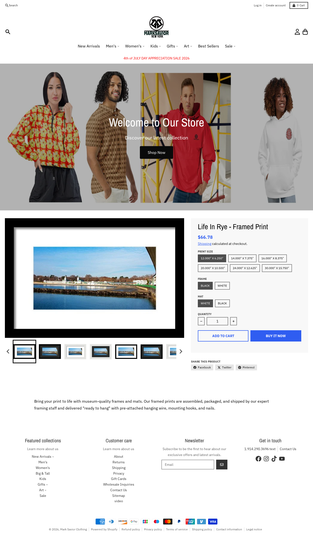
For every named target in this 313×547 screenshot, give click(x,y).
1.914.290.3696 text (260, 449)
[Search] (8, 32)
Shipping (204, 243)
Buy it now (276, 336)
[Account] (297, 32)
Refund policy (131, 529)
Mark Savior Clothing (73, 529)
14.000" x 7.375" (242, 258)
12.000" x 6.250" (212, 258)
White (222, 285)
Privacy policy (153, 529)
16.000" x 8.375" (272, 258)
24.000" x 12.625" (245, 268)
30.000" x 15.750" (277, 268)
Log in (258, 5)
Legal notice (254, 529)
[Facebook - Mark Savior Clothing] (258, 459)
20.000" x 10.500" (213, 268)
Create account (276, 5)
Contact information (229, 529)
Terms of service (177, 529)
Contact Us (288, 449)
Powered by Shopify (104, 529)
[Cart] (305, 32)
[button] (24, 351)
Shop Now (156, 152)
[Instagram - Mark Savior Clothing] (266, 459)
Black (205, 285)
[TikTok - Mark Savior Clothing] (274, 459)
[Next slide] (180, 351)
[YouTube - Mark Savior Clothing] (282, 459)
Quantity (205, 314)
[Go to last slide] (8, 351)
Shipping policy (202, 529)
